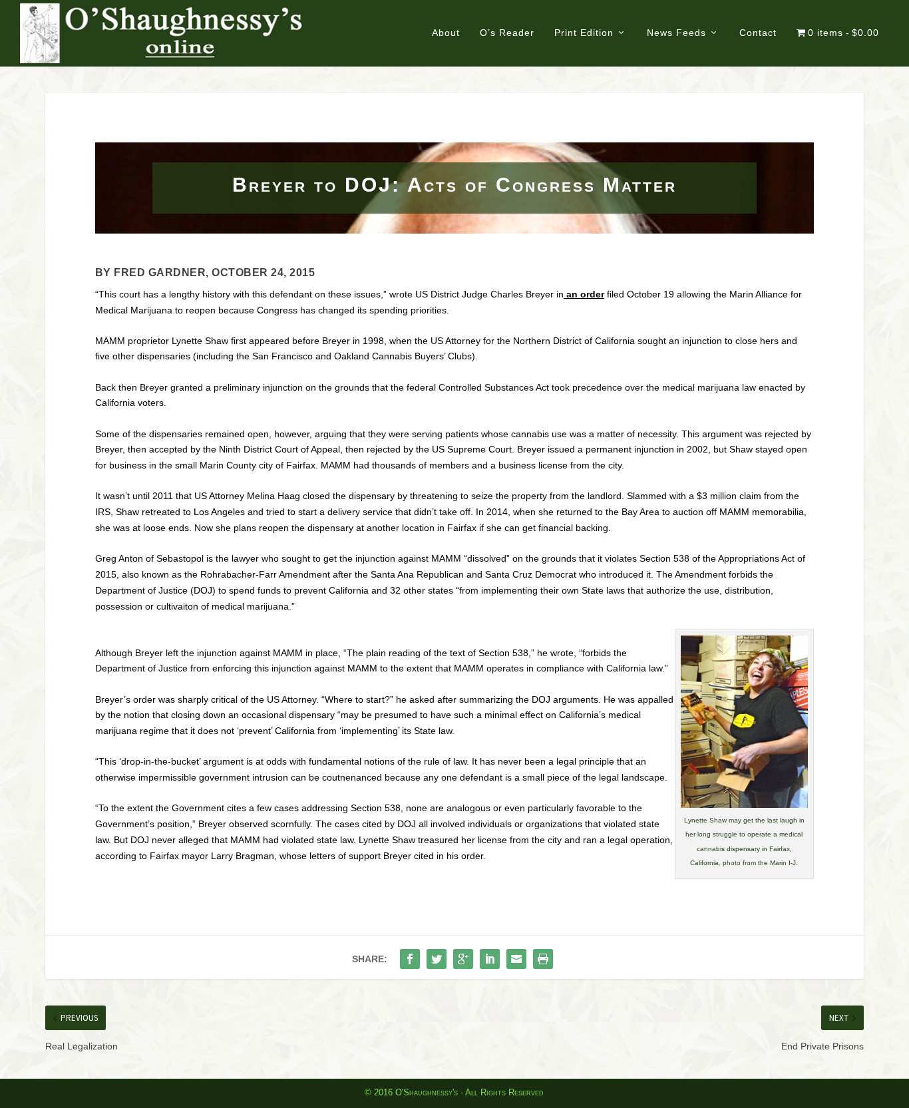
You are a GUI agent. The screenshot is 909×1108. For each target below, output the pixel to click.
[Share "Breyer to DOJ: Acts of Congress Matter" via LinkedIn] (489, 959)
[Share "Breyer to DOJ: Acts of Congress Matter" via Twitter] (436, 959)
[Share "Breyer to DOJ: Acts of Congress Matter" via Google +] (463, 959)
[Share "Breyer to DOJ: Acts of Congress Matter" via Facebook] (410, 959)
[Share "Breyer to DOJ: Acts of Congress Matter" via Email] (516, 959)
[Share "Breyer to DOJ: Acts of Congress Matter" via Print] (543, 959)
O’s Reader (507, 32)
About (446, 32)
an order (584, 294)
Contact (758, 32)
